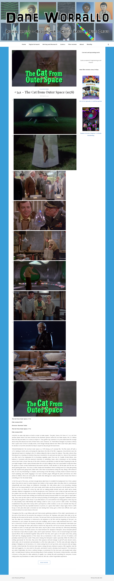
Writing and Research (50, 44)
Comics (62, 44)
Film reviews (72, 44)
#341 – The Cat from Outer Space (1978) (44, 92)
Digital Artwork (34, 44)
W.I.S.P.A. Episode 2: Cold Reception (91, 101)
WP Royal (22, 578)
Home (24, 44)
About (82, 44)
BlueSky (89, 44)
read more (44, 562)
